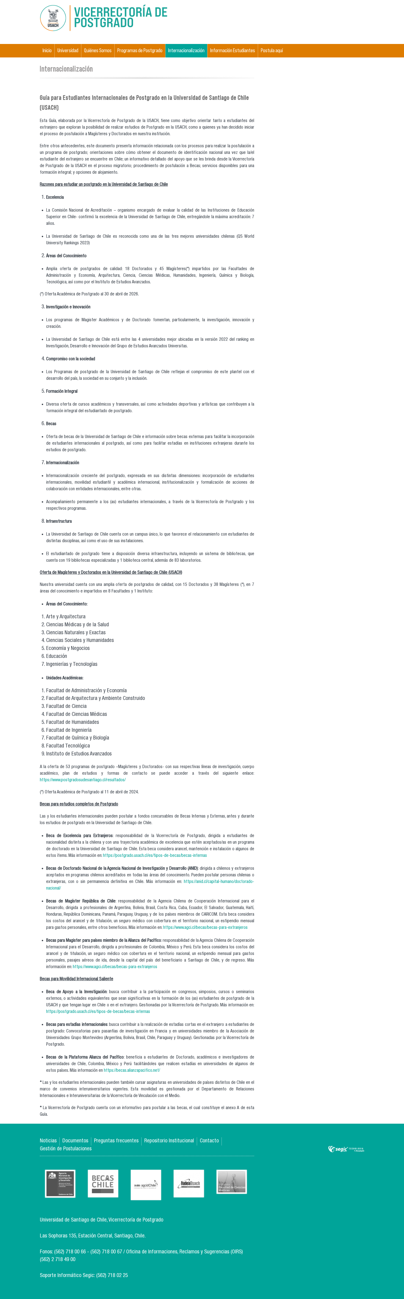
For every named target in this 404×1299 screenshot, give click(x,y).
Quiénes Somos (98, 50)
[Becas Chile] (103, 1193)
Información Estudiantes (232, 50)
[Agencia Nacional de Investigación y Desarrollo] (60, 1193)
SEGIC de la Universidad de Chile (346, 1149)
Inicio (47, 50)
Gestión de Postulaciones (66, 1149)
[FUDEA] (189, 1193)
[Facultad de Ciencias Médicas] (232, 1189)
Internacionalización (186, 50)
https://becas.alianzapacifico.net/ (132, 1071)
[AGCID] (146, 1196)
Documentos (75, 1141)
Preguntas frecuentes (116, 1141)
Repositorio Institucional (169, 1141)
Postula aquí (272, 50)
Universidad (67, 50)
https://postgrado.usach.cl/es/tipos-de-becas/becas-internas (155, 856)
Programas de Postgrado (139, 50)
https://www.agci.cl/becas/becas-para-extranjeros (205, 928)
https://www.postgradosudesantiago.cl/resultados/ (83, 780)
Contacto (209, 1141)
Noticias (48, 1141)
